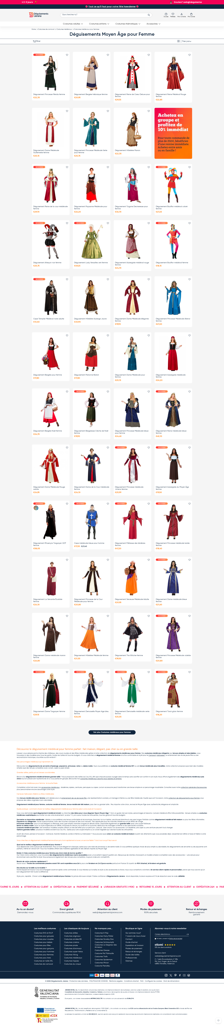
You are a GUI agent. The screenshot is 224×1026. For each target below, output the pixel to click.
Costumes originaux (72, 936)
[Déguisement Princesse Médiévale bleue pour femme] (132, 409)
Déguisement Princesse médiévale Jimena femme (129, 488)
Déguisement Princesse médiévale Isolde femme (173, 544)
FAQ (142, 981)
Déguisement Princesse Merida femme (49, 94)
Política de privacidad (175, 938)
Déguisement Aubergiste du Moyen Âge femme (172, 488)
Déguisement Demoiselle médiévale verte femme (132, 713)
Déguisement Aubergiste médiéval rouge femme (132, 264)
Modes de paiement (133, 948)
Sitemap (128, 961)
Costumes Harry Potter (104, 936)
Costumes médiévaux (64, 29)
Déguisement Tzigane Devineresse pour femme (131, 208)
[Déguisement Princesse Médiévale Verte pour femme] (91, 129)
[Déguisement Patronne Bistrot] (91, 353)
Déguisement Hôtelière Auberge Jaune (90, 319)
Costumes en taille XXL (43, 961)
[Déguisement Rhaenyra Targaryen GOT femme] (50, 521)
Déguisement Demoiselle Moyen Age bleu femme (91, 713)
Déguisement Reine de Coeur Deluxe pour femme (132, 96)
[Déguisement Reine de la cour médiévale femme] (50, 185)
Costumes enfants (97, 24)
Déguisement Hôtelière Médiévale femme (91, 655)
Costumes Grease (102, 950)
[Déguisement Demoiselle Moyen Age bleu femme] (91, 690)
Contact (128, 939)
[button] (191, 15)
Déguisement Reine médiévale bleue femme (171, 432)
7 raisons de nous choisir (135, 936)
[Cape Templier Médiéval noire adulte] (50, 297)
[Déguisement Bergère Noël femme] (50, 409)
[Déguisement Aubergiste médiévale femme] (173, 353)
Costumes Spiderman (104, 960)
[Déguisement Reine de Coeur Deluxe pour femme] (132, 73)
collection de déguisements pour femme (184, 798)
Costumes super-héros (73, 952)
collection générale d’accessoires (194, 787)
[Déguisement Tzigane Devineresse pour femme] (132, 185)
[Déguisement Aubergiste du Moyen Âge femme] (173, 465)
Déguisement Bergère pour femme (47, 375)
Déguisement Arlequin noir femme (47, 263)
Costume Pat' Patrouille (104, 953)
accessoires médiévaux (50, 787)
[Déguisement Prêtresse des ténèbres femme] (132, 521)
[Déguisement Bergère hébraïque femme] (91, 73)
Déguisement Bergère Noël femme (47, 431)
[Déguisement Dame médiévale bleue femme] (173, 578)
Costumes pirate (71, 945)
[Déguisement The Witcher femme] (132, 634)
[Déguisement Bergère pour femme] (50, 353)
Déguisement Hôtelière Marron (127, 150)
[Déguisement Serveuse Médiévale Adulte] (132, 578)
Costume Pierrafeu (102, 966)
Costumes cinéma (71, 942)
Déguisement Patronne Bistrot (86, 375)
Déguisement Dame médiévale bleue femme (171, 600)
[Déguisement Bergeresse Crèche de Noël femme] (91, 409)
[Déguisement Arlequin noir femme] (50, 241)
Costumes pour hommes (44, 952)
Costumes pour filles (42, 945)
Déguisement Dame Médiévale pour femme (130, 376)
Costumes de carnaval (46, 29)
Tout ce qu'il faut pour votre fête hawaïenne (112, 6)
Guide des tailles (132, 955)
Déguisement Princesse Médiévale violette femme (173, 657)
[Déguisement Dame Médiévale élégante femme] (132, 297)
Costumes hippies (71, 961)
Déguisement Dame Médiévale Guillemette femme (46, 152)
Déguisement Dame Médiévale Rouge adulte (49, 488)
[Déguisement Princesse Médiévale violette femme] (173, 634)
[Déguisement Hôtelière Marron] (132, 129)
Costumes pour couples (44, 939)
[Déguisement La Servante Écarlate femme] (50, 578)
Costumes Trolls (101, 956)
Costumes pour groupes (44, 936)
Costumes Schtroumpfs (104, 942)
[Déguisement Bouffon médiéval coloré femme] (173, 185)
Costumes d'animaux (73, 948)
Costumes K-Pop (101, 933)
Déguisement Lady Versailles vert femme (91, 263)
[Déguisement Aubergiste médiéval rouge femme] (132, 241)
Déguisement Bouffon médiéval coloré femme (171, 208)
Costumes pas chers (42, 958)
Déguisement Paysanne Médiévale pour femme (90, 208)
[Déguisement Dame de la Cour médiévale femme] (91, 465)
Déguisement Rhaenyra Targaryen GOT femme (49, 544)
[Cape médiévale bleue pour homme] (91, 521)
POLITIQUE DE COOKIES (98, 981)
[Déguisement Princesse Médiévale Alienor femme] (173, 297)
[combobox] (106, 15)
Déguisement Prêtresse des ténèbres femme (130, 544)
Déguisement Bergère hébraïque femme (90, 94)
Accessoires (152, 24)
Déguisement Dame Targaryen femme (49, 711)
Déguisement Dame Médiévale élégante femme (132, 320)
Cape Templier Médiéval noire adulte (48, 319)
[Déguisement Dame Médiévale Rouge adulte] (50, 465)
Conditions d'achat (131, 981)
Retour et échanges (133, 952)
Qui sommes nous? (133, 933)
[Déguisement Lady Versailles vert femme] (91, 241)
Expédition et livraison (134, 945)
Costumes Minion (102, 963)
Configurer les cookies (153, 981)
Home (34, 29)
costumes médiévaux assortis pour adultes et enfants (101, 779)
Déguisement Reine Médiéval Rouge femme (171, 96)
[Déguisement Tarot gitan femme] (173, 690)
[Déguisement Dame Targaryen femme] (50, 690)
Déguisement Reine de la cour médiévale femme (50, 208)
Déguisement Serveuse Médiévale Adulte (132, 599)
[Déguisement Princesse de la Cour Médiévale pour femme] (91, 578)
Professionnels (131, 958)
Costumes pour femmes (44, 955)
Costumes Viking (71, 955)
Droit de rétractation (171, 981)
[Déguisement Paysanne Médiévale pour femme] (91, 185)
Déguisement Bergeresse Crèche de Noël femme (91, 432)
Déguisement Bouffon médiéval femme (172, 263)
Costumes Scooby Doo (104, 939)
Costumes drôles (71, 933)
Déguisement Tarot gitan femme (169, 711)
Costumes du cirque (72, 964)
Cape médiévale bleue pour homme (89, 543)
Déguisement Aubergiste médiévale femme (171, 376)
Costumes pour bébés (43, 942)
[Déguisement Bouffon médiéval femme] (173, 241)
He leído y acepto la (169, 938)
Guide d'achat (131, 942)
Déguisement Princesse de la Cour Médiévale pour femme (88, 600)
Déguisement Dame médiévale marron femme (49, 657)
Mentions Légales (116, 981)
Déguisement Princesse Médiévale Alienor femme (173, 320)
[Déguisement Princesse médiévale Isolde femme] (173, 521)
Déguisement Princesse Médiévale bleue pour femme (131, 432)
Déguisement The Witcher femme (129, 655)
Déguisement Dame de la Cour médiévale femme (91, 488)
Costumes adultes (71, 24)
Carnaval (152, 755)
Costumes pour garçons (44, 948)
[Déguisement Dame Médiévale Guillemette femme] (50, 129)
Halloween (160, 755)
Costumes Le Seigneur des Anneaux (106, 946)
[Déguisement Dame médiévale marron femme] (50, 634)
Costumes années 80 (73, 939)
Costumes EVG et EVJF (43, 933)
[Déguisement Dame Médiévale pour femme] (132, 353)
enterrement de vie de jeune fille (73, 798)
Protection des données (78, 981)
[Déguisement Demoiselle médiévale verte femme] (132, 690)
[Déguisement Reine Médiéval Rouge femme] (173, 73)
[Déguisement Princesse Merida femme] (50, 73)
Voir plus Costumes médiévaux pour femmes (112, 732)
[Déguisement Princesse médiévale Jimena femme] (132, 465)
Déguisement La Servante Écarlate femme (47, 600)
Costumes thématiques (127, 24)
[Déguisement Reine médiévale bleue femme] (173, 409)
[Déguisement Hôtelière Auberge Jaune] (91, 297)
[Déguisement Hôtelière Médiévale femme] (91, 634)
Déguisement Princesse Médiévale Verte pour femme (90, 152)
